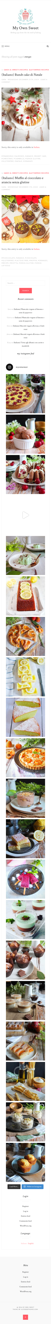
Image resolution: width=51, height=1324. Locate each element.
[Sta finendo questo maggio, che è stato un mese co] (25, 1162)
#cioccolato (9, 258)
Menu (7, 46)
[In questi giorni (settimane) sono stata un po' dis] (25, 757)
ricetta (14, 263)
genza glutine (33, 159)
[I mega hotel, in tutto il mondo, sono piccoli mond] (25, 960)
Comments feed (25, 1221)
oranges (28, 161)
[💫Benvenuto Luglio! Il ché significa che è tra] (25, 636)
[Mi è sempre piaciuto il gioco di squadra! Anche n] (25, 393)
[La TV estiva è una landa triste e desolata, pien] (25, 676)
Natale (19, 161)
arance (29, 156)
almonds (20, 156)
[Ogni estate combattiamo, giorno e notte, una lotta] (25, 555)
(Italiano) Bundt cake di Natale (22, 74)
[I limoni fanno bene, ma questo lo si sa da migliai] (25, 838)
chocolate (31, 258)
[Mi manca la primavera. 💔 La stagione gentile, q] (25, 434)
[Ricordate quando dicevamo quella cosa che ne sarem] (25, 595)
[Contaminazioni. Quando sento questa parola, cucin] (25, 1041)
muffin (33, 260)
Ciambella (19, 159)
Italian (36, 147)
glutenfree (8, 161)
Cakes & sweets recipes (16, 70)
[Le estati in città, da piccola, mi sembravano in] (25, 717)
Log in (25, 1211)
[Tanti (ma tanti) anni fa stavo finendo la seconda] (25, 919)
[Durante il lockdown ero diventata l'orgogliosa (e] (25, 1081)
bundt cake (40, 156)
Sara (4, 79)
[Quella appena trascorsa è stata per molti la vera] (25, 798)
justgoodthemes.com (29, 1309)
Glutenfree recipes (39, 70)
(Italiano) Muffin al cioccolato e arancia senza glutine (22, 180)
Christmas (8, 159)
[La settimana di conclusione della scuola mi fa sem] (25, 1000)
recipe (6, 263)
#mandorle (8, 156)
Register (25, 1206)
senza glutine (27, 263)
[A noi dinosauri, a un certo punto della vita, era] (25, 1121)
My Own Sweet (25, 28)
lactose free (22, 260)
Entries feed (25, 1216)
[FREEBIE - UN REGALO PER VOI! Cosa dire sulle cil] (25, 474)
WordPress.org (25, 1226)
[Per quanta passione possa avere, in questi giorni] (25, 879)
